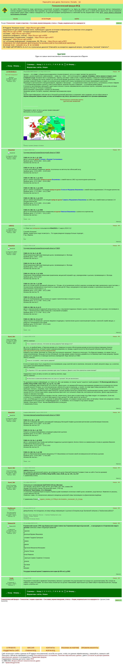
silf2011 (11, 226)
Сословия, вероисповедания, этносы (43, 23)
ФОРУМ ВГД (50, 650)
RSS (32, 659)
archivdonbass (11, 72)
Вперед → (17, 66)
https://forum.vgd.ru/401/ (21, 33)
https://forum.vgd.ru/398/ (12, 32)
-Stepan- (45, 67)
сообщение (36, 228)
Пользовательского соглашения (45, 655)
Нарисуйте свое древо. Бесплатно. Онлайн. (60, 2)
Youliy (11, 578)
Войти (77, 19)
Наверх (115, 71)
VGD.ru (15, 19)
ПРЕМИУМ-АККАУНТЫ (89, 648)
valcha (39, 67)
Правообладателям (12, 663)
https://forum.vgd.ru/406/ (37, 35)
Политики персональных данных (70, 655)
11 (62, 64)
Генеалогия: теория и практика (17, 23)
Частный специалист (11, 74)
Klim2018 (11, 150)
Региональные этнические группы (71, 100)
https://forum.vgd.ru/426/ (22, 39)
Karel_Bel (11, 336)
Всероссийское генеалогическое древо (26, 661)
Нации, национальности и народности (71, 23)
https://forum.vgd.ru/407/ (44, 37)
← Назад (9, 66)
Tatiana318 (11, 523)
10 (59, 64)
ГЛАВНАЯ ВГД (30, 650)
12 (67, 64)
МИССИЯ (30, 648)
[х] (79, 2)
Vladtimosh (11, 508)
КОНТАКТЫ (50, 648)
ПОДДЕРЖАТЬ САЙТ (11, 650)
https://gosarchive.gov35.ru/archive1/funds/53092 (40, 351)
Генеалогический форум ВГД (66, 6)
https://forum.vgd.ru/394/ (35, 28)
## (119, 71)
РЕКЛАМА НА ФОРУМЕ (70, 648)
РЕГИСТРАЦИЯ (46, 19)
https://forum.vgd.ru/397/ (57, 41)
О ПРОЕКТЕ (11, 648)
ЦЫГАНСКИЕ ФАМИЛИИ (71, 101)
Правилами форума (39, 657)
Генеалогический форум (10, 599)
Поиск (107, 19)
